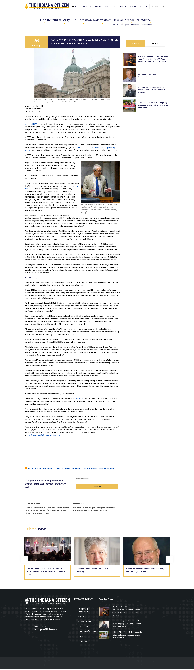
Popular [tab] (135, 43)
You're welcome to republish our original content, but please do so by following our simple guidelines (71, 468)
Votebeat (78, 398)
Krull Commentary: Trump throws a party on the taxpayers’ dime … (145, 570)
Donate (97, 6)
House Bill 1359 (31, 124)
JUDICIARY (83, 636)
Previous (24, 559)
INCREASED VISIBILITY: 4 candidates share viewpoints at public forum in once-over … (46, 571)
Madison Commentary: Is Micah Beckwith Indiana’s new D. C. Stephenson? (150, 74)
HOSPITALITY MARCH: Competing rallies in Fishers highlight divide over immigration (153, 105)
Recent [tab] (155, 43)
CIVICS (81, 616)
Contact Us (109, 6)
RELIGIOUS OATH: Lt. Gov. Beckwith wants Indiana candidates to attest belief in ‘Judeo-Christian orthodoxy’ (153, 58)
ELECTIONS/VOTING (87, 631)
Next (169, 559)
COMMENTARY (84, 621)
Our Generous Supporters (130, 6)
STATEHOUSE (84, 641)
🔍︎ (146, 6)
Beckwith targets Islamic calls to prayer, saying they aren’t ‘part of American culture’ (151, 89)
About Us (87, 6)
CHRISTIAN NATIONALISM (84, 610)
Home (77, 6)
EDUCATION (83, 626)
